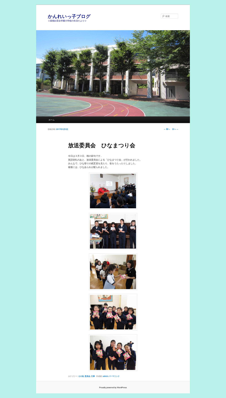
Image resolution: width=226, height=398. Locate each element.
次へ (175, 129)
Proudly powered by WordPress (113, 387)
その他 (81, 376)
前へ (167, 129)
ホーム (52, 119)
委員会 (87, 376)
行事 (93, 376)
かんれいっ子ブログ (69, 16)
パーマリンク (114, 376)
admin (105, 376)
